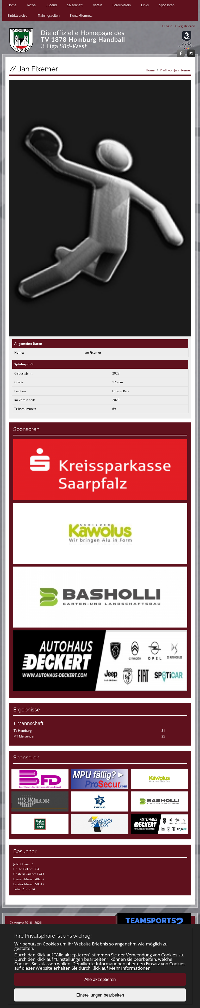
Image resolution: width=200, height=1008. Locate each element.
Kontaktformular (81, 15)
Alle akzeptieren (100, 979)
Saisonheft (75, 5)
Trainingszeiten (49, 15)
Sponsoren (166, 5)
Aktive (31, 5)
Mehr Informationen (130, 968)
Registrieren (186, 26)
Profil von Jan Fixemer (175, 70)
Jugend (51, 5)
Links (145, 5)
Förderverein (122, 5)
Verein (97, 5)
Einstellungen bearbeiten (100, 995)
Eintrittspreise (17, 15)
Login (168, 26)
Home (12, 5)
